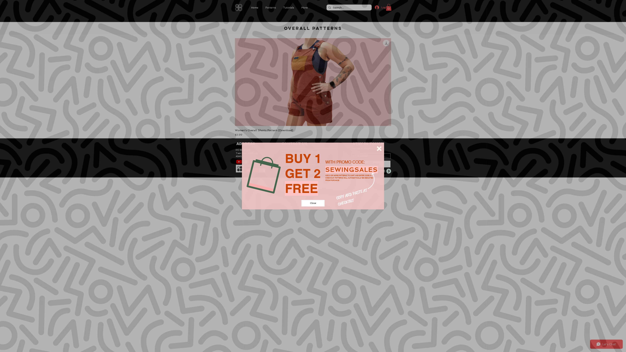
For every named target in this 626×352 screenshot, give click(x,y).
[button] (379, 148)
